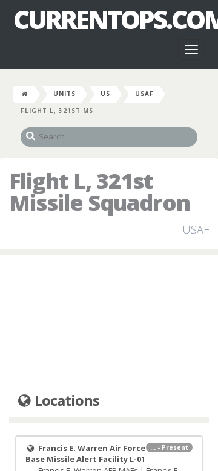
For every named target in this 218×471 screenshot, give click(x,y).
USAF (144, 93)
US (105, 93)
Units (64, 93)
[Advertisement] (109, 324)
